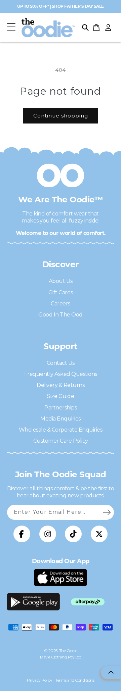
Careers (60, 303)
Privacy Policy (39, 680)
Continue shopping (60, 115)
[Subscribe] (106, 512)
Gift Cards (60, 292)
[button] (11, 27)
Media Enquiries (60, 418)
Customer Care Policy (60, 441)
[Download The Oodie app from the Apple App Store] (60, 577)
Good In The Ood (60, 314)
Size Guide (60, 396)
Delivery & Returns (60, 385)
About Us (61, 281)
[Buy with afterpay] (88, 601)
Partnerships (60, 407)
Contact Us (61, 363)
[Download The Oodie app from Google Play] (33, 601)
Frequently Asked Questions (60, 374)
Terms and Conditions (74, 680)
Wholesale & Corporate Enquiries (61, 430)
